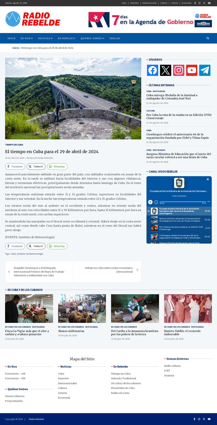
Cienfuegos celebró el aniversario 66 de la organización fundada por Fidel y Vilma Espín (177, 136)
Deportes (134, 3)
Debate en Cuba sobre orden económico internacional (109, 269)
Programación (14, 400)
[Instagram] (199, 3)
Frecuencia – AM (15, 373)
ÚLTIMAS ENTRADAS (161, 85)
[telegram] (204, 70)
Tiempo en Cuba (14, 144)
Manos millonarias (71, 331)
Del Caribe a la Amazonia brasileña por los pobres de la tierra (134, 332)
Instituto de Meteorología (30, 253)
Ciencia (174, 3)
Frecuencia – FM (15, 378)
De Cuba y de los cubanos (18, 327)
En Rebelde (65, 38)
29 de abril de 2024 (14, 157)
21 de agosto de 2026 (157, 103)
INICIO (12, 38)
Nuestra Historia (14, 396)
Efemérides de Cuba (123, 388)
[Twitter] (204, 3)
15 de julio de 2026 (120, 338)
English (115, 38)
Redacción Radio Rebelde (40, 157)
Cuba (124, 3)
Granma (169, 375)
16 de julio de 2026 (67, 335)
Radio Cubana (172, 365)
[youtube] (191, 70)
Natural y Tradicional (123, 378)
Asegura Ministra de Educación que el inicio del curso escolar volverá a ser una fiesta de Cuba (178, 155)
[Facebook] (195, 3)
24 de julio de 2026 (14, 338)
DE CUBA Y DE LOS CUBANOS (25, 290)
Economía (186, 3)
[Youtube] (209, 3)
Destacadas (159, 91)
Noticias (44, 38)
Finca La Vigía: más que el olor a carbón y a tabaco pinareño (27, 332)
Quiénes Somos (91, 38)
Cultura (163, 3)
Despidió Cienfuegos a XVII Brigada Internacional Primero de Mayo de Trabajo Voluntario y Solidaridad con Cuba (39, 271)
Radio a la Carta (120, 393)
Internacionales (149, 3)
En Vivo (26, 38)
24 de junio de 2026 (173, 338)
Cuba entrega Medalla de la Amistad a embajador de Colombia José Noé (171, 97)
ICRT (167, 370)
